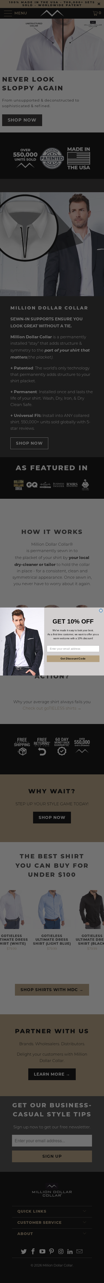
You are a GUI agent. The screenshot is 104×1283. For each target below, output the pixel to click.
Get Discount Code (73, 658)
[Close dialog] (101, 610)
